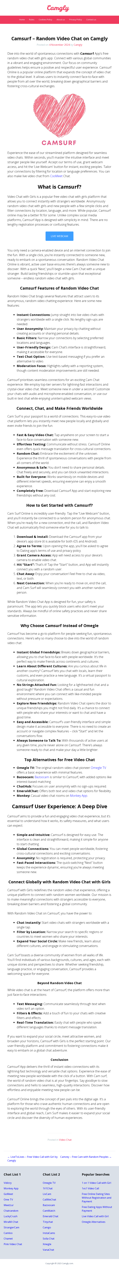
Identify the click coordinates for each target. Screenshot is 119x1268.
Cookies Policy (45, 19)
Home (22, 19)
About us (61, 19)
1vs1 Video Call (90, 1188)
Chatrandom (11, 1210)
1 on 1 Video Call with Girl (96, 1183)
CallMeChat (49, 1199)
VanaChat (48, 1249)
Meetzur (9, 1205)
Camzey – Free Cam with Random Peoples (86, 1157)
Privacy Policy (75, 19)
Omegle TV (98, 768)
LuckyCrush (10, 1216)
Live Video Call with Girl (95, 1216)
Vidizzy (8, 1183)
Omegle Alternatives (93, 1222)
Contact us (91, 19)
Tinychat (48, 1222)
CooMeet (56, 176)
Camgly (78, 44)
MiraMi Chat (11, 1222)
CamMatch (49, 1210)
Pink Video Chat (13, 1244)
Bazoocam (41, 777)
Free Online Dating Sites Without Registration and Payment (96, 1197)
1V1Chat (48, 1188)
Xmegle (47, 1244)
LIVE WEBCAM (59, 236)
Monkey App (78, 796)
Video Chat (65, 1139)
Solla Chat (48, 1238)
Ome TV (8, 1199)
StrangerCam (11, 1227)
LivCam (47, 1194)
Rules (31, 19)
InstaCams (49, 1233)
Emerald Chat (50, 1216)
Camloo (8, 1233)
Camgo (47, 1227)
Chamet (8, 1238)
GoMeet (8, 1194)
